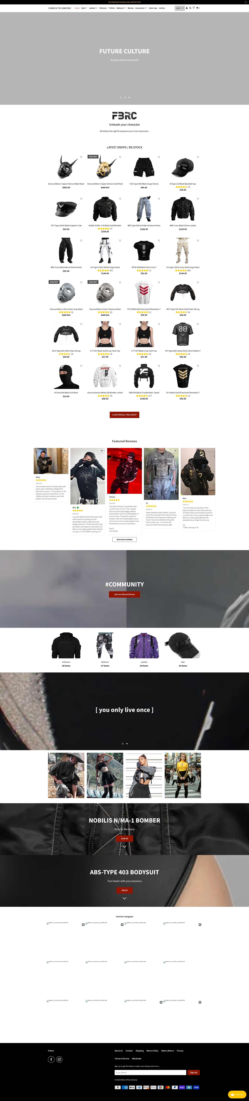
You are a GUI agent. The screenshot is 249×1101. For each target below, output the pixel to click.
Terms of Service (122, 1058)
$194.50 (124, 838)
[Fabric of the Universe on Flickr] (65, 1059)
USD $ (178, 8)
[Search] (190, 8)
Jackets (92, 8)
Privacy (180, 1050)
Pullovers (103, 8)
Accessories (140, 8)
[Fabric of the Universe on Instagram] (60, 1059)
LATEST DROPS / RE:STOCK (124, 147)
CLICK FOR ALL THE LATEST (124, 414)
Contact (129, 1050)
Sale (83, 8)
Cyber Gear (153, 8)
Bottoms (120, 8)
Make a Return (167, 1050)
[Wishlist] (193, 7)
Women (131, 8)
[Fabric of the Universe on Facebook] (52, 1059)
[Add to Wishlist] (81, 157)
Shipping (140, 1050)
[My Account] (187, 8)
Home (77, 8)
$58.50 (124, 890)
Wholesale (136, 1058)
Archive (162, 8)
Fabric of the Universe (128, 1080)
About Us (119, 1050)
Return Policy (152, 1050)
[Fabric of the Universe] (59, 8)
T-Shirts (112, 8)
